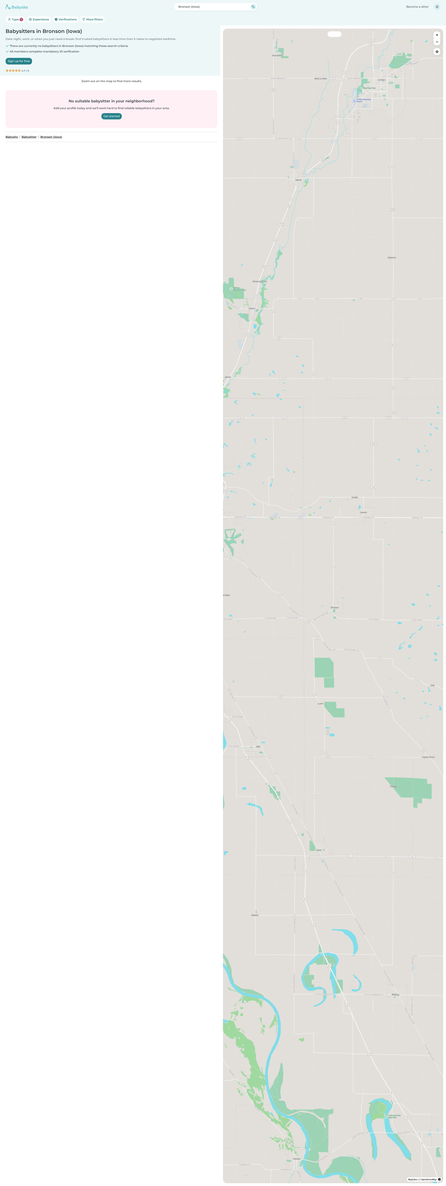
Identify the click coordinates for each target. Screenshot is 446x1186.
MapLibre (412, 1179)
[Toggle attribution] (439, 1179)
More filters (94, 19)
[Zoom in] (436, 34)
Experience (40, 19)
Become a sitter (417, 6)
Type (16, 19)
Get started (111, 116)
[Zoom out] (436, 41)
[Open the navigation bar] (437, 6)
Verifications (67, 19)
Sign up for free (19, 61)
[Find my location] (436, 51)
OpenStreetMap (429, 1179)
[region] (333, 606)
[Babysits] (17, 7)
